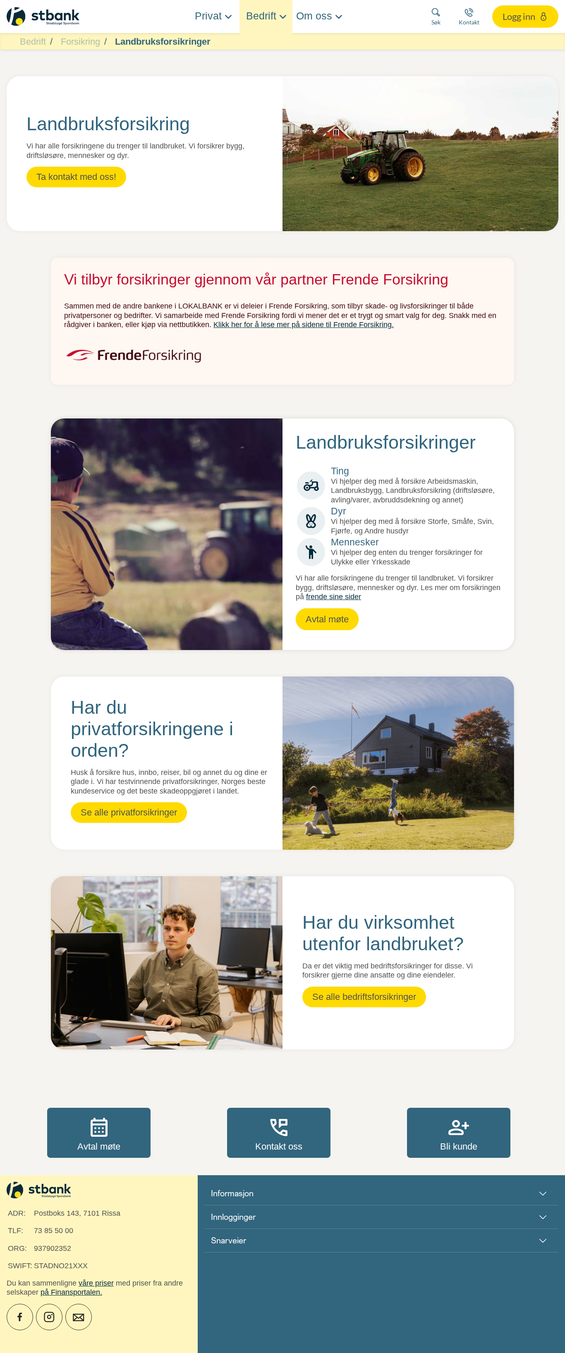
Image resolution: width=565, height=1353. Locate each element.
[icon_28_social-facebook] (20, 1317)
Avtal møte (98, 1133)
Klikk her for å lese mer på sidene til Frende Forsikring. (303, 324)
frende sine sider (333, 597)
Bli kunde (458, 1133)
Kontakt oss (278, 1133)
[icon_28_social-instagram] (49, 1317)
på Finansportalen (70, 1292)
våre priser (96, 1283)
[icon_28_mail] (78, 1317)
